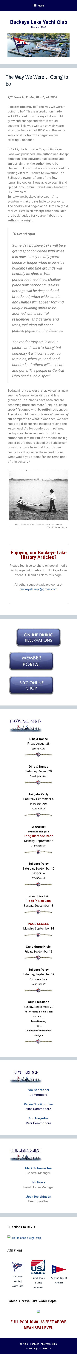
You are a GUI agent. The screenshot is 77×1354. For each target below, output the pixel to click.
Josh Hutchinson (38, 1196)
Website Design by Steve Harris (38, 1348)
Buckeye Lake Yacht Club (38, 22)
